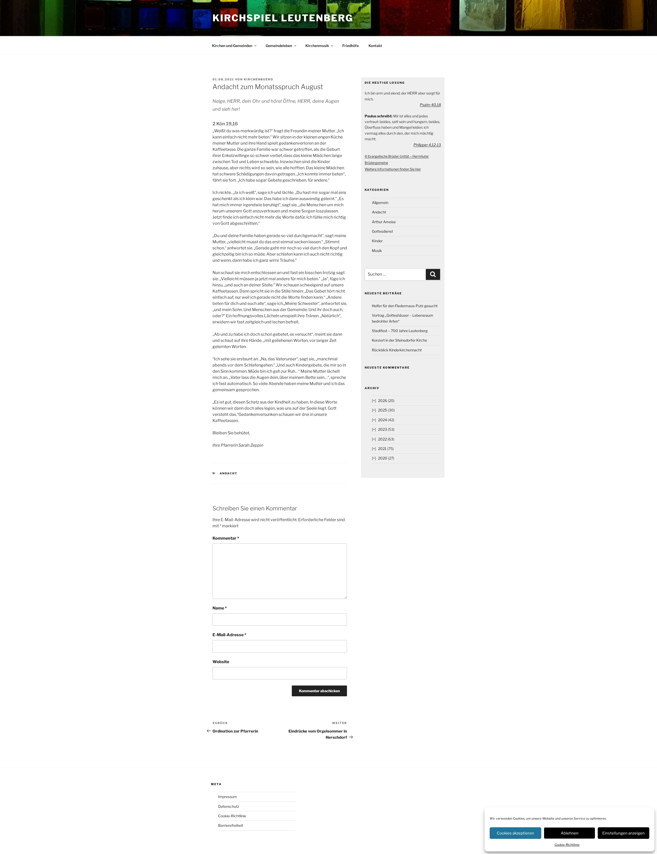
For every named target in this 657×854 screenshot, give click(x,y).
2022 (382, 439)
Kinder (377, 241)
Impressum (227, 796)
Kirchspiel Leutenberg (282, 18)
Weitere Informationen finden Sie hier (393, 169)
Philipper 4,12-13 (427, 145)
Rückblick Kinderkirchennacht (397, 350)
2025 (382, 410)
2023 (382, 429)
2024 (382, 420)
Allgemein (380, 202)
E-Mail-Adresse (229, 634)
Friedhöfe (350, 45)
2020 (382, 458)
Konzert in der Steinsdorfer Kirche (399, 340)
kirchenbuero (258, 79)
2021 (382, 448)
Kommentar (225, 538)
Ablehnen (569, 833)
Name (219, 608)
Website (220, 661)
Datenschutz (228, 806)
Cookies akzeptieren (515, 833)
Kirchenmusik (317, 45)
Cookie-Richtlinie (567, 845)
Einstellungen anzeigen (623, 833)
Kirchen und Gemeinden (232, 45)
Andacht (229, 473)
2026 (382, 400)
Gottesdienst (382, 231)
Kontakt (375, 45)
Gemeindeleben (279, 45)
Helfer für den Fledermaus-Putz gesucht (405, 306)
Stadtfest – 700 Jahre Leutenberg (400, 331)
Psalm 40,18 (430, 104)
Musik (377, 250)
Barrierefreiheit (230, 825)
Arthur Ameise (384, 222)
